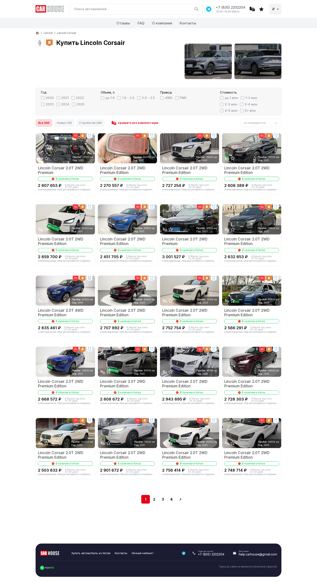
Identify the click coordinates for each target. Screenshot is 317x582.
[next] (180, 499)
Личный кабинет (142, 553)
